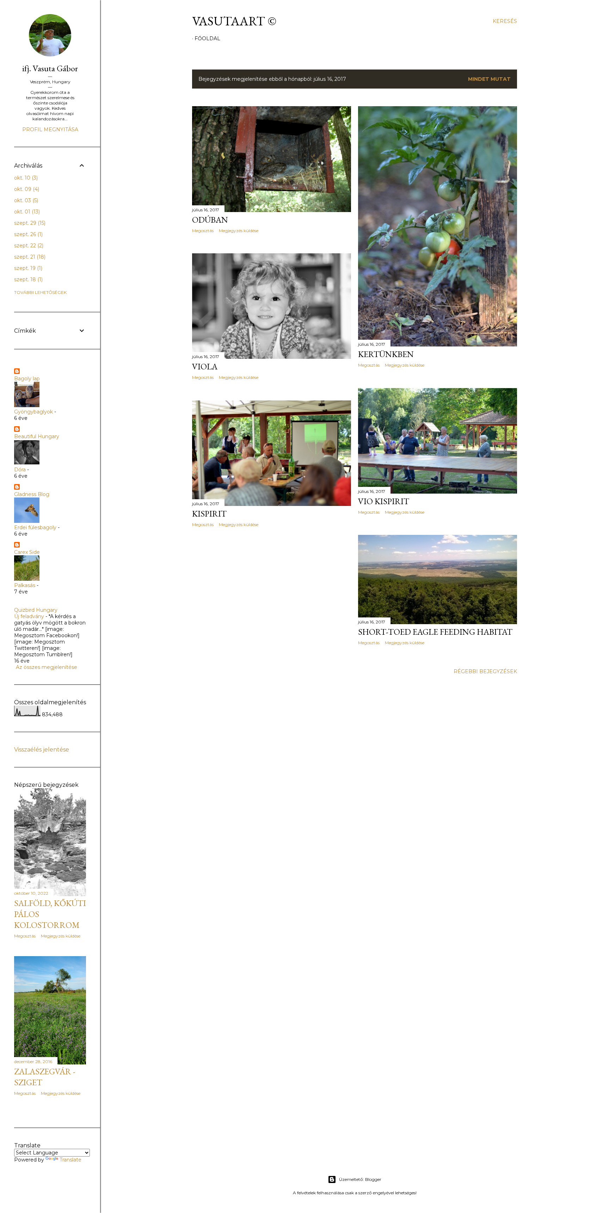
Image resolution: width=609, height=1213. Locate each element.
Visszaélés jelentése (41, 749)
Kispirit (209, 513)
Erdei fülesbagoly (35, 527)
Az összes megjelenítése (46, 667)
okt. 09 (26, 189)
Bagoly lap (27, 378)
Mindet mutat (489, 79)
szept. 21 (29, 257)
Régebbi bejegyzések (485, 671)
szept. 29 (29, 223)
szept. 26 (27, 234)
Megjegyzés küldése (238, 230)
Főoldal (207, 38)
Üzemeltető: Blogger (360, 1179)
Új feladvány (29, 616)
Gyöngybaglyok (33, 412)
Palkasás (24, 585)
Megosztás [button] (203, 230)
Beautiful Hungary (36, 436)
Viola (204, 366)
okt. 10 (25, 178)
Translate (70, 1160)
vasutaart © (234, 21)
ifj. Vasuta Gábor (50, 68)
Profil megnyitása (50, 129)
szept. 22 (28, 245)
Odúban (210, 219)
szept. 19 (27, 268)
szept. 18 (27, 279)
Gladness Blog (31, 494)
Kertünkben (386, 354)
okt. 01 (26, 212)
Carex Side (27, 552)
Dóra (20, 469)
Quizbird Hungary (35, 610)
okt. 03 (25, 200)
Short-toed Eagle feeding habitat (435, 631)
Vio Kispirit (383, 501)
